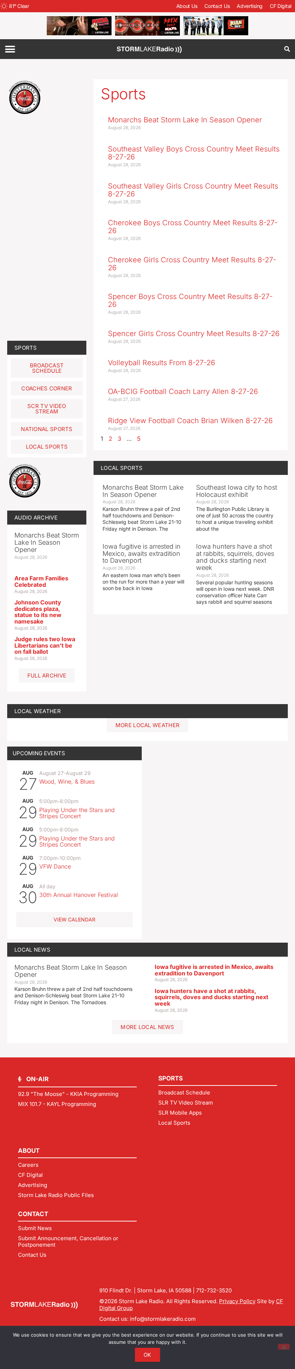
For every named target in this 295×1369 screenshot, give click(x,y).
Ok (147, 1354)
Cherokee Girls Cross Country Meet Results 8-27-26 (192, 263)
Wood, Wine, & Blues (67, 781)
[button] (10, 49)
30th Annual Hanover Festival (78, 894)
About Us (187, 6)
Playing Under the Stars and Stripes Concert (77, 813)
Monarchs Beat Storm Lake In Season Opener (70, 971)
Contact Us (217, 6)
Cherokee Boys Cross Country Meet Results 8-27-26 (193, 226)
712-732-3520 (214, 1290)
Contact (33, 1214)
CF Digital (280, 6)
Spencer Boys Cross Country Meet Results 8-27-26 (190, 300)
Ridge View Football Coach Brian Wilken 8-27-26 (190, 420)
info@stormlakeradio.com (163, 1318)
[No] (284, 1347)
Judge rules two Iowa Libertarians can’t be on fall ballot (44, 645)
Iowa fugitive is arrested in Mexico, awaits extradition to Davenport (214, 970)
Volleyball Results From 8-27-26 (161, 362)
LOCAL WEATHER (37, 711)
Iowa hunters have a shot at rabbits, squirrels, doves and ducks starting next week (211, 997)
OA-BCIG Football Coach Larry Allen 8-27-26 (183, 391)
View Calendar (74, 919)
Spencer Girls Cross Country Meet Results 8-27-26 (194, 333)
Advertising (250, 6)
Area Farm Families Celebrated (41, 581)
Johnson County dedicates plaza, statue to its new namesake (38, 612)
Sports (25, 347)
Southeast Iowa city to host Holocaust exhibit (236, 491)
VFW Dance (55, 866)
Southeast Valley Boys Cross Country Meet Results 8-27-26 (194, 153)
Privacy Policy (237, 1301)
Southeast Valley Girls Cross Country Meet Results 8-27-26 (193, 190)
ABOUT (29, 1150)
